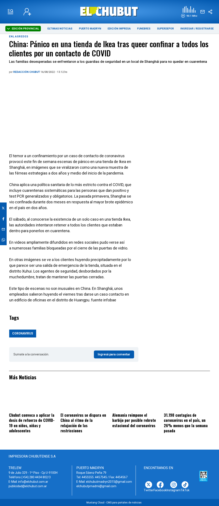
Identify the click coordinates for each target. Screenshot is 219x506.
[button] (189, 12)
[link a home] (109, 11)
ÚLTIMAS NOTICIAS (59, 28)
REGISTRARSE (205, 28)
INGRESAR (187, 28)
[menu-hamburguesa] (10, 11)
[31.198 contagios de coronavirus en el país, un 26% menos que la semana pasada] (187, 399)
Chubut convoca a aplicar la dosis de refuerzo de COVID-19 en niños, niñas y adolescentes (32, 423)
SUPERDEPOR (165, 28)
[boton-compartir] (210, 11)
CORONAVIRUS (22, 333)
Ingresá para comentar (114, 354)
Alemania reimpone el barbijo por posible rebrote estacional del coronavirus (134, 420)
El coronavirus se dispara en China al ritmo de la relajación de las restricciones (83, 423)
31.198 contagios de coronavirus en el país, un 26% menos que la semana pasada (186, 423)
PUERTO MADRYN (90, 28)
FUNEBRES (143, 28)
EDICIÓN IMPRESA (119, 28)
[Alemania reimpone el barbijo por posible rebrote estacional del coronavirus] (135, 399)
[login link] (27, 12)
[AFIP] (203, 476)
